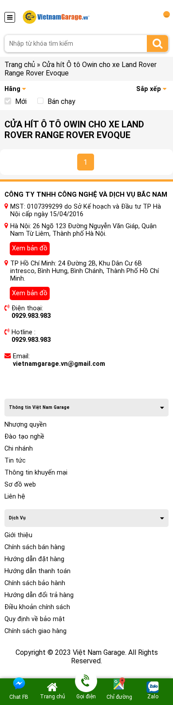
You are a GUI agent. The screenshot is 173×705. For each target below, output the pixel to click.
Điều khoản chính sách (37, 607)
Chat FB (18, 697)
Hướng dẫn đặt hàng (34, 559)
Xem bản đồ (29, 248)
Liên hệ (14, 496)
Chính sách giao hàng (35, 631)
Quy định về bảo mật (34, 619)
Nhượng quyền (25, 424)
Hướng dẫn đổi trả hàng (39, 595)
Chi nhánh (18, 448)
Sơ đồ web (20, 484)
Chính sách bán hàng (34, 547)
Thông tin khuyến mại (35, 472)
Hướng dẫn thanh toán (37, 571)
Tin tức (15, 460)
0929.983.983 (31, 316)
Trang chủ (19, 64)
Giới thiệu (18, 535)
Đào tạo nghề (24, 436)
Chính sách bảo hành (34, 583)
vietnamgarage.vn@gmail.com (59, 364)
